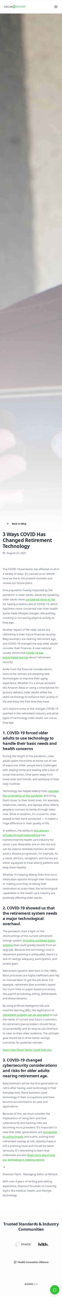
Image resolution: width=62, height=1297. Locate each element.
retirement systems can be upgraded (26, 1015)
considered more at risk (40, 599)
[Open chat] (54, 1289)
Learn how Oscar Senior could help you (27, 1050)
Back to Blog (19, 523)
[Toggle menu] (56, 6)
